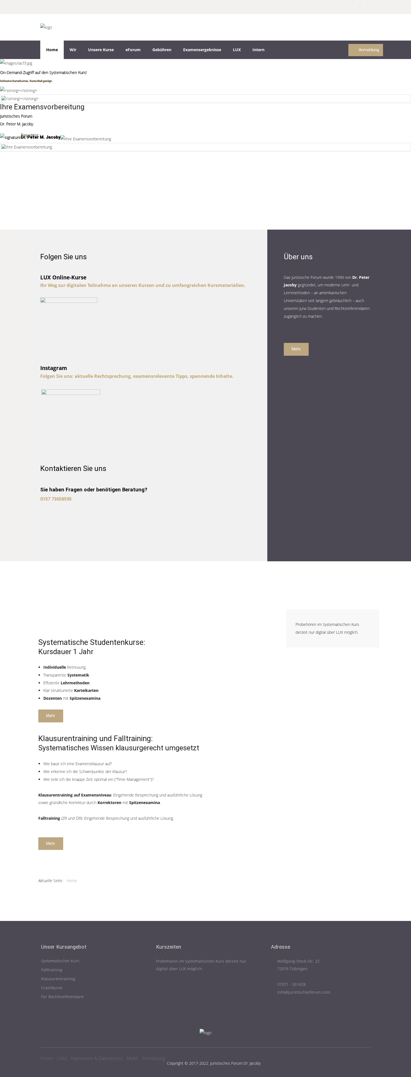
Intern (258, 49)
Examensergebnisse (202, 49)
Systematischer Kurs (60, 961)
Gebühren (161, 49)
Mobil (132, 1058)
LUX (237, 49)
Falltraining (51, 970)
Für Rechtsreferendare (62, 996)
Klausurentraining (58, 979)
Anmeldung (368, 50)
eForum (133, 49)
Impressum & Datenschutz (97, 1058)
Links (62, 1058)
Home (52, 49)
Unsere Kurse (101, 49)
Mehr (296, 349)
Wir (73, 49)
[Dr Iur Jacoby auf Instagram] (70, 418)
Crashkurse (51, 988)
